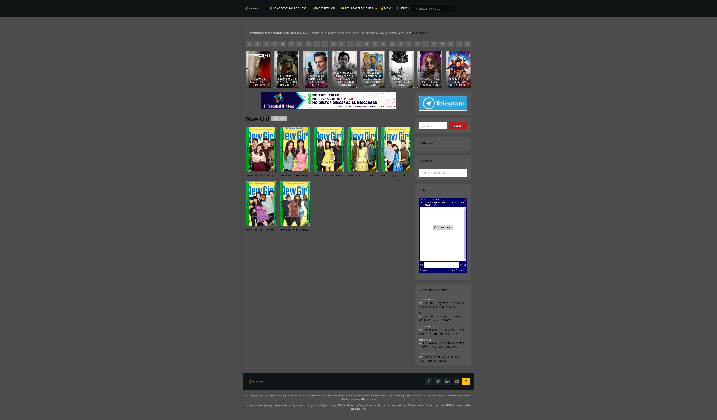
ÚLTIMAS (279, 118)
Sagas (387, 8)
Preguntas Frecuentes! (358, 8)
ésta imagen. (420, 32)
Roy (420, 313)
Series (404, 8)
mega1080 (426, 142)
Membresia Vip (325, 8)
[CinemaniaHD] (252, 4)
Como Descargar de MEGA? (289, 8)
